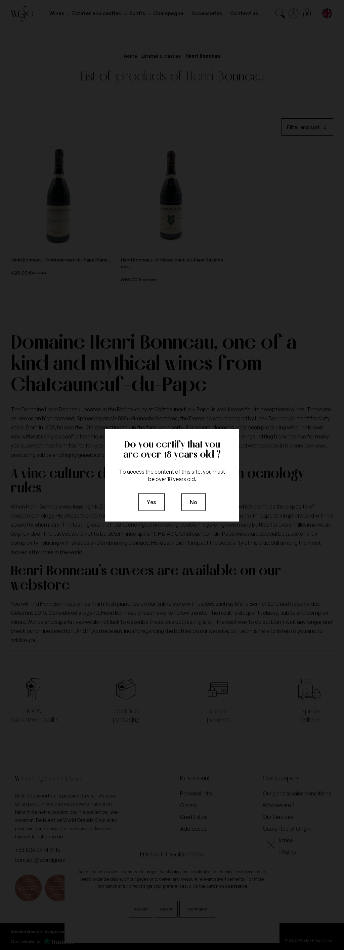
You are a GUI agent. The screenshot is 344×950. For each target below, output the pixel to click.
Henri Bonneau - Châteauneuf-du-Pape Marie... (61, 259)
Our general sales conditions (297, 793)
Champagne (168, 13)
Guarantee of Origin (287, 828)
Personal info (196, 793)
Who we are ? (278, 805)
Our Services (278, 817)
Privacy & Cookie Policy (172, 854)
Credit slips (194, 817)
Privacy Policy (279, 852)
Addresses (193, 828)
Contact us (244, 13)
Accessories (206, 13)
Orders (188, 805)
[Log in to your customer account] (293, 13)
